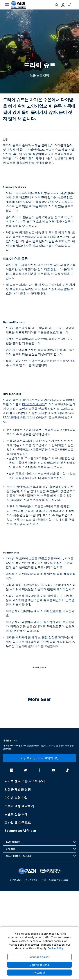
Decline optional (40, 964)
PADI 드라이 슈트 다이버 (19, 417)
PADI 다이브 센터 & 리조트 (18, 855)
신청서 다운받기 (31, 879)
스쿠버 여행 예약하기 (19, 806)
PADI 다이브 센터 (33, 404)
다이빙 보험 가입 (16, 797)
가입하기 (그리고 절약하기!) (39, 758)
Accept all (40, 972)
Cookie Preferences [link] (58, 879)
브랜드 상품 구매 (16, 814)
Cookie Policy (55, 948)
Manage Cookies (39, 957)
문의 (44, 879)
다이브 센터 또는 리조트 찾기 (24, 781)
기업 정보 (10, 848)
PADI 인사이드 (13, 842)
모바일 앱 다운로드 (17, 822)
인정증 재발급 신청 (17, 789)
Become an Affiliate (20, 831)
